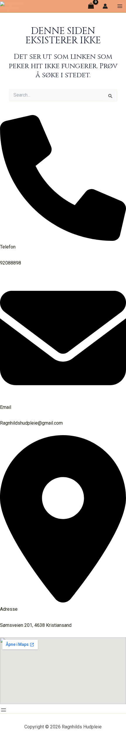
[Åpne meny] (3, 709)
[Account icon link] (105, 6)
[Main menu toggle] (120, 6)
